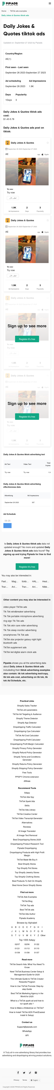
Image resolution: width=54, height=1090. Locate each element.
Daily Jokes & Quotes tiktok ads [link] (15, 15)
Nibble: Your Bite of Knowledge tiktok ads (47, 586)
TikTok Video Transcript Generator (27, 818)
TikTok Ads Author (27, 913)
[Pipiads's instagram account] (36, 1073)
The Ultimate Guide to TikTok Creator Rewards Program (27, 980)
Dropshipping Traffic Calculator (27, 726)
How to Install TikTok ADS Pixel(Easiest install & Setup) (27, 1014)
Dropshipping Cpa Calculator (27, 731)
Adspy (27, 792)
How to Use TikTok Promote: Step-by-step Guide (27, 987)
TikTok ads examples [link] (18, 11)
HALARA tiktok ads (37, 581)
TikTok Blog (27, 901)
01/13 (27, 948)
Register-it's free (27, 339)
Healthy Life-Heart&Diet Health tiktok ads (47, 581)
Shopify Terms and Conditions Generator (27, 758)
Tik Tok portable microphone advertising (23, 616)
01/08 (27, 952)
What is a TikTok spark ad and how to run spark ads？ (27, 1002)
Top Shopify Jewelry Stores (27, 872)
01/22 (36, 944)
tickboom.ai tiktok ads (27, 581)
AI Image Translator (27, 831)
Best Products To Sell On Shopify (27, 880)
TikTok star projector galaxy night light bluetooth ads (22, 641)
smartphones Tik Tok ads (16, 634)
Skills (27, 805)
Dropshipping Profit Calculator (27, 739)
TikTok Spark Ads (27, 801)
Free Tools (27, 772)
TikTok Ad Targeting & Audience (27, 714)
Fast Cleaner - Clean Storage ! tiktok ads (7, 581)
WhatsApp (27, 1031)
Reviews (27, 826)
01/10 (36, 948)
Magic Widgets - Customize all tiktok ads (17, 581)
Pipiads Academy (27, 918)
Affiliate (27, 781)
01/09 (17, 952)
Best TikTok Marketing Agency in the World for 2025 (27, 995)
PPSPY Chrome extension (27, 776)
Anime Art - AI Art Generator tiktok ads (17, 586)
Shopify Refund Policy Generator (27, 752)
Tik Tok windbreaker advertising (19, 611)
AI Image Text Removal (27, 835)
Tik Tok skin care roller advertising (20, 625)
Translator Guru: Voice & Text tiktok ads (7, 586)
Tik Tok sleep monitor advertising (19, 630)
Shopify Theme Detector (27, 718)
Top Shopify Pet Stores (27, 868)
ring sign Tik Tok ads (13, 620)
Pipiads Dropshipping (27, 848)
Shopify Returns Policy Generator (27, 764)
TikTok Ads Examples (27, 896)
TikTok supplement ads (14, 647)
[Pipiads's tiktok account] (30, 1073)
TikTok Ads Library (27, 809)
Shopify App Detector (27, 722)
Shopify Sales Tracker (27, 705)
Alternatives (27, 822)
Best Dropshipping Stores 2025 (27, 839)
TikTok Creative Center (27, 814)
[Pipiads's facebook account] (18, 1073)
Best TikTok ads (27, 909)
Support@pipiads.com (27, 1026)
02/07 (17, 944)
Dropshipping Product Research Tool (27, 843)
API (27, 1035)
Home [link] (4, 11)
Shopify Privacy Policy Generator (27, 748)
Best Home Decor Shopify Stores (27, 885)
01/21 (17, 948)
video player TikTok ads (15, 606)
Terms (24, 1080)
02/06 (27, 944)
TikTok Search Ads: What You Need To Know (27, 966)
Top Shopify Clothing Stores (27, 876)
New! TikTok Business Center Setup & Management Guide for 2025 (27, 973)
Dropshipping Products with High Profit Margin (27, 854)
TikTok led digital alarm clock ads (19, 652)
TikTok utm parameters (27, 709)
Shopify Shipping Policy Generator (27, 768)
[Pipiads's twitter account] (24, 1073)
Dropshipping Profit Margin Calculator (27, 743)
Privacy (16, 1080)
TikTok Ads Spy (27, 797)
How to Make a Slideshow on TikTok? (27, 1007)
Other (42, 935)
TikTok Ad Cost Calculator (27, 735)
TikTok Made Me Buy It (27, 859)
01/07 (36, 952)
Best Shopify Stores (27, 863)
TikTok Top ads (27, 905)
